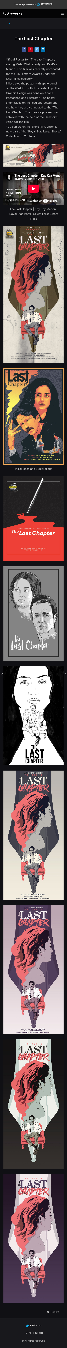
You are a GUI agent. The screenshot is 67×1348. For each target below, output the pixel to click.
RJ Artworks (12, 13)
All (10, 23)
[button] (52, 1311)
